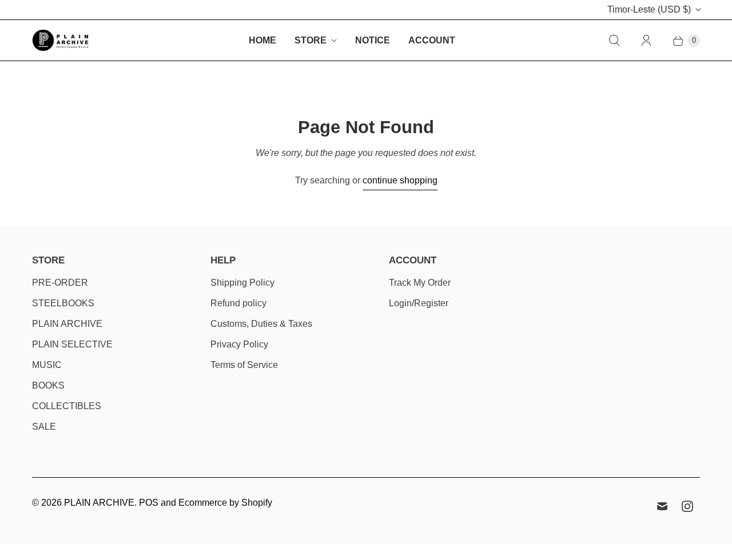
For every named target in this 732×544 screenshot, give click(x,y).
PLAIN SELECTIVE (72, 344)
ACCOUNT (431, 40)
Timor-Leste (649, 9)
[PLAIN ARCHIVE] (60, 40)
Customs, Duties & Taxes (261, 324)
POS (148, 502)
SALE (44, 426)
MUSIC (47, 365)
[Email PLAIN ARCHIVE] (662, 506)
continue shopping (400, 180)
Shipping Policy (242, 282)
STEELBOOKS (63, 303)
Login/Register (418, 303)
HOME (262, 40)
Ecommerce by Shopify (225, 502)
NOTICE (372, 40)
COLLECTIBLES (66, 406)
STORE (311, 40)
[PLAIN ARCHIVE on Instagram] (687, 506)
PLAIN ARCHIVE (67, 324)
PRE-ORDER (60, 282)
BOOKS (48, 385)
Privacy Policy (239, 344)
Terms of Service (244, 365)
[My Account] (646, 40)
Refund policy (238, 303)
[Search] (614, 40)
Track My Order (420, 282)
